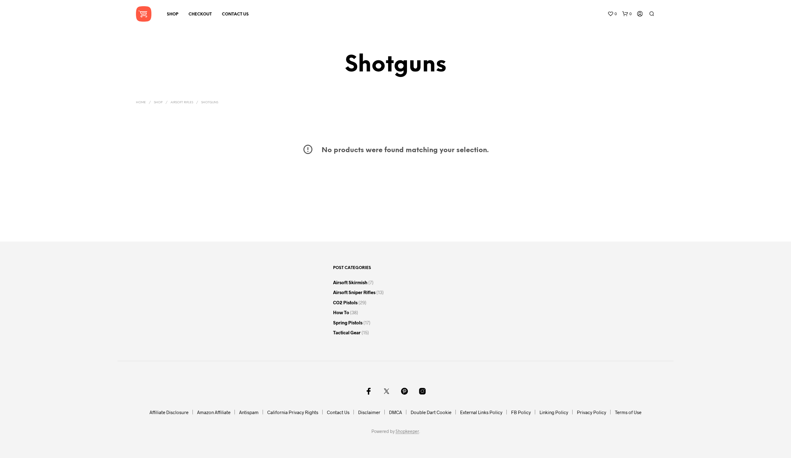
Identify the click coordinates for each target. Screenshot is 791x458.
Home (141, 102)
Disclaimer (369, 412)
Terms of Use (628, 412)
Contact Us (235, 14)
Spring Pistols (347, 322)
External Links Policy (481, 412)
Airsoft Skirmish (350, 282)
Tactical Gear (347, 332)
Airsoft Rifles (182, 102)
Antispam (249, 412)
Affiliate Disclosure (169, 412)
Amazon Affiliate (214, 412)
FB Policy (521, 412)
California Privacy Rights (292, 412)
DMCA (395, 412)
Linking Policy (553, 412)
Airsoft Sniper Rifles (354, 292)
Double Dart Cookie (431, 412)
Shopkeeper (407, 431)
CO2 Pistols (345, 302)
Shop (172, 14)
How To (341, 312)
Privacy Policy (591, 412)
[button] (612, 14)
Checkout (200, 14)
